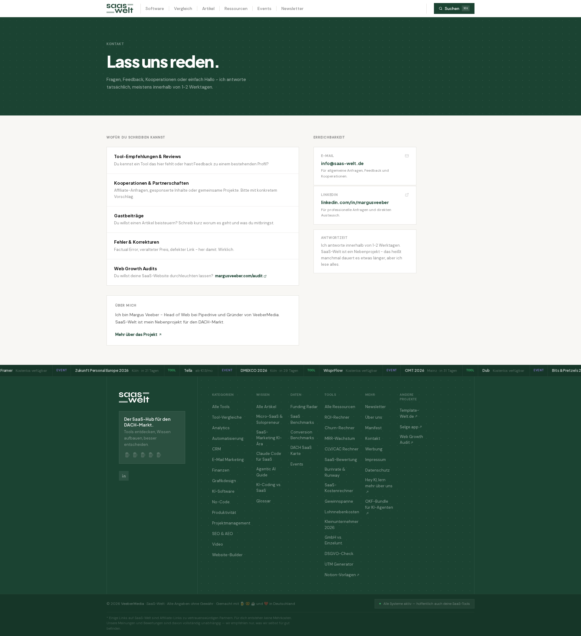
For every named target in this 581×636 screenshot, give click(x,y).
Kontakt (372, 438)
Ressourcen (236, 8)
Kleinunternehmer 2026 (342, 524)
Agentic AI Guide (266, 472)
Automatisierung (228, 438)
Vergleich (183, 8)
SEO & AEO (222, 533)
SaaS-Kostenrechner (339, 488)
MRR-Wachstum (340, 438)
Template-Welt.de (409, 413)
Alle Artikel (266, 406)
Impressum (375, 459)
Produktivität (224, 512)
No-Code (221, 502)
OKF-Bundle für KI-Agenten (379, 504)
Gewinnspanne (339, 501)
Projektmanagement (231, 523)
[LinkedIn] (124, 476)
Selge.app (409, 427)
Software (155, 8)
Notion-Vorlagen (340, 574)
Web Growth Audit (411, 439)
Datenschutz (377, 470)
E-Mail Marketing (228, 459)
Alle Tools (221, 406)
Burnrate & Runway (335, 472)
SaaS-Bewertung (341, 459)
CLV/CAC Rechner (342, 449)
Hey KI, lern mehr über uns (378, 482)
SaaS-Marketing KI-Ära (269, 438)
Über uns (373, 417)
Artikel (208, 8)
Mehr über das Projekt (136, 334)
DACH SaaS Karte (301, 450)
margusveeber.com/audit (239, 275)
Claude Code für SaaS (268, 456)
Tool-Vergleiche (227, 417)
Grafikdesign (224, 480)
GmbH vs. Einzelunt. (334, 540)
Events (264, 8)
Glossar (263, 501)
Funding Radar (304, 406)
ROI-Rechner (337, 417)
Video (217, 544)
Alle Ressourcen (340, 406)
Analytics (221, 427)
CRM (216, 449)
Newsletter (292, 8)
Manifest (373, 427)
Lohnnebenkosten (342, 511)
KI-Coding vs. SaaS (268, 487)
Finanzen (220, 470)
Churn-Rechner (340, 427)
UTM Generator (339, 564)
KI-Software (223, 491)
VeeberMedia (132, 603)
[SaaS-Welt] (120, 8)
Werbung (373, 449)
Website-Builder (227, 554)
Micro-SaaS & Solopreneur (269, 419)
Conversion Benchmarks (302, 435)
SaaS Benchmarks (302, 419)
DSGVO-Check (339, 553)
